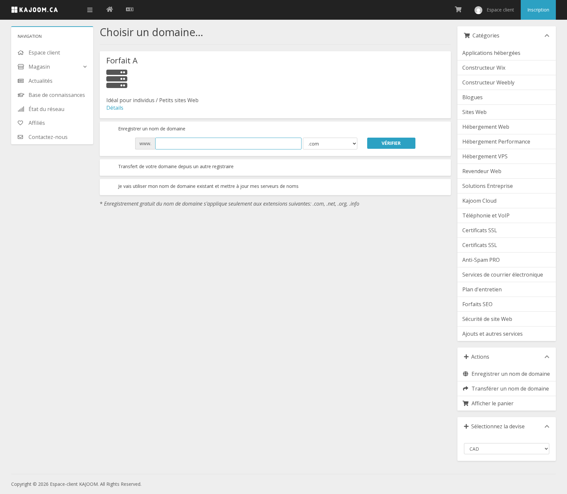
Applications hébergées (491, 52)
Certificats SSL (479, 230)
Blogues (472, 97)
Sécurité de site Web (487, 319)
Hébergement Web (485, 126)
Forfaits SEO (477, 304)
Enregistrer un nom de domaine (151, 128)
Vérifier (391, 143)
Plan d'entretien (482, 289)
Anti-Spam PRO (481, 259)
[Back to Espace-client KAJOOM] (109, 10)
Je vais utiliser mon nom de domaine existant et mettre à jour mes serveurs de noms (208, 186)
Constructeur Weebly (488, 82)
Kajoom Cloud (479, 200)
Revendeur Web (481, 171)
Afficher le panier (491, 403)
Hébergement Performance (496, 141)
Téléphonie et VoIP (486, 215)
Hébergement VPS (485, 156)
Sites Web (474, 112)
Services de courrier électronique (502, 274)
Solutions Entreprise (487, 186)
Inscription (538, 10)
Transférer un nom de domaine (509, 388)
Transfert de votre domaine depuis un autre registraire (175, 166)
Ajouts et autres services (492, 333)
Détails (114, 107)
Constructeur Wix (483, 67)
